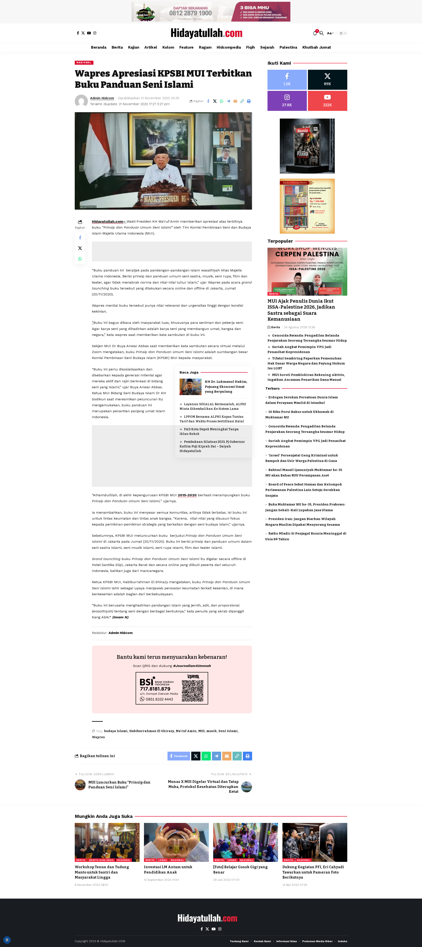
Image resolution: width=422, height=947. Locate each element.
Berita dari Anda (101, 860)
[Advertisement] (172, 251)
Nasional (84, 62)
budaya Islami (115, 731)
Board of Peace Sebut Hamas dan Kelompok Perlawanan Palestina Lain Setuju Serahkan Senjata (303, 489)
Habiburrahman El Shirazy (151, 731)
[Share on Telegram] (229, 101)
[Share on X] (215, 101)
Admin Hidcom (102, 98)
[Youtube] (327, 101)
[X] (83, 33)
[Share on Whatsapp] (222, 101)
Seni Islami (228, 731)
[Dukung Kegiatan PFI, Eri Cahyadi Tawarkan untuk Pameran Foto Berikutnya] (314, 842)
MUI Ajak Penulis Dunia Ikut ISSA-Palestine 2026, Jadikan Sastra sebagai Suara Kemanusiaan (301, 310)
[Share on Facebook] (208, 101)
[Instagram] (94, 33)
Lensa (162, 860)
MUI (201, 731)
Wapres (98, 737)
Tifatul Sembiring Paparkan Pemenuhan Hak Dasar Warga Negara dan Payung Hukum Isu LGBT (306, 363)
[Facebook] (78, 33)
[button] (321, 33)
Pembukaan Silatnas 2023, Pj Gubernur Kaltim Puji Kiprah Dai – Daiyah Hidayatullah (212, 446)
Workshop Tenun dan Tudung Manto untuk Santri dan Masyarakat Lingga (102, 872)
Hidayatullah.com (107, 221)
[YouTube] (89, 33)
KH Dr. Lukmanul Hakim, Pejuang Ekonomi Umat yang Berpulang (226, 387)
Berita (273, 294)
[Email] (235, 101)
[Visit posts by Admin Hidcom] (81, 101)
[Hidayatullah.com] (211, 33)
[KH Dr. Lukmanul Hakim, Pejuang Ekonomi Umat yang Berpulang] (191, 387)
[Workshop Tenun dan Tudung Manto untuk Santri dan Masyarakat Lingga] (107, 842)
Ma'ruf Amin (186, 731)
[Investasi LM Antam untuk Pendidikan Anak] (176, 842)
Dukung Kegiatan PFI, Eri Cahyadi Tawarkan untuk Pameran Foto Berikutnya (313, 872)
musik (211, 731)
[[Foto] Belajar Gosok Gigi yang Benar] (245, 842)
